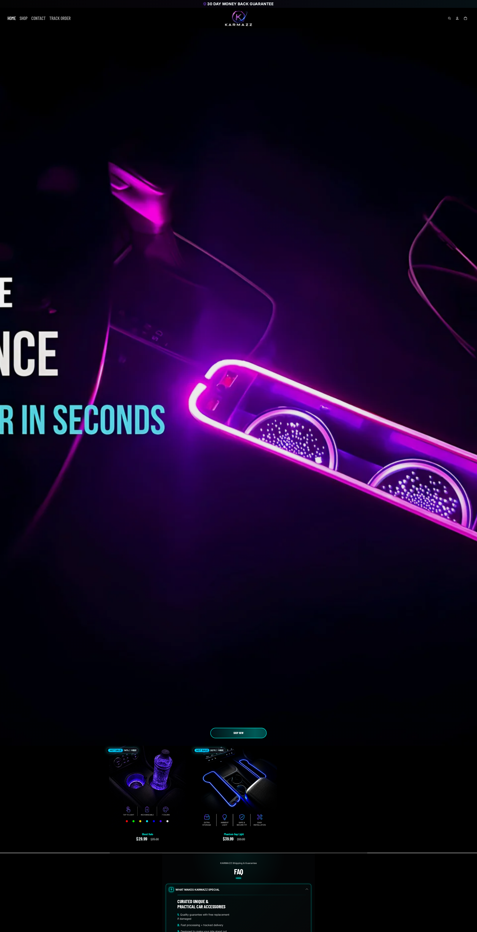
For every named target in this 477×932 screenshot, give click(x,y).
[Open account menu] (457, 18)
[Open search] (449, 18)
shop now (238, 733)
